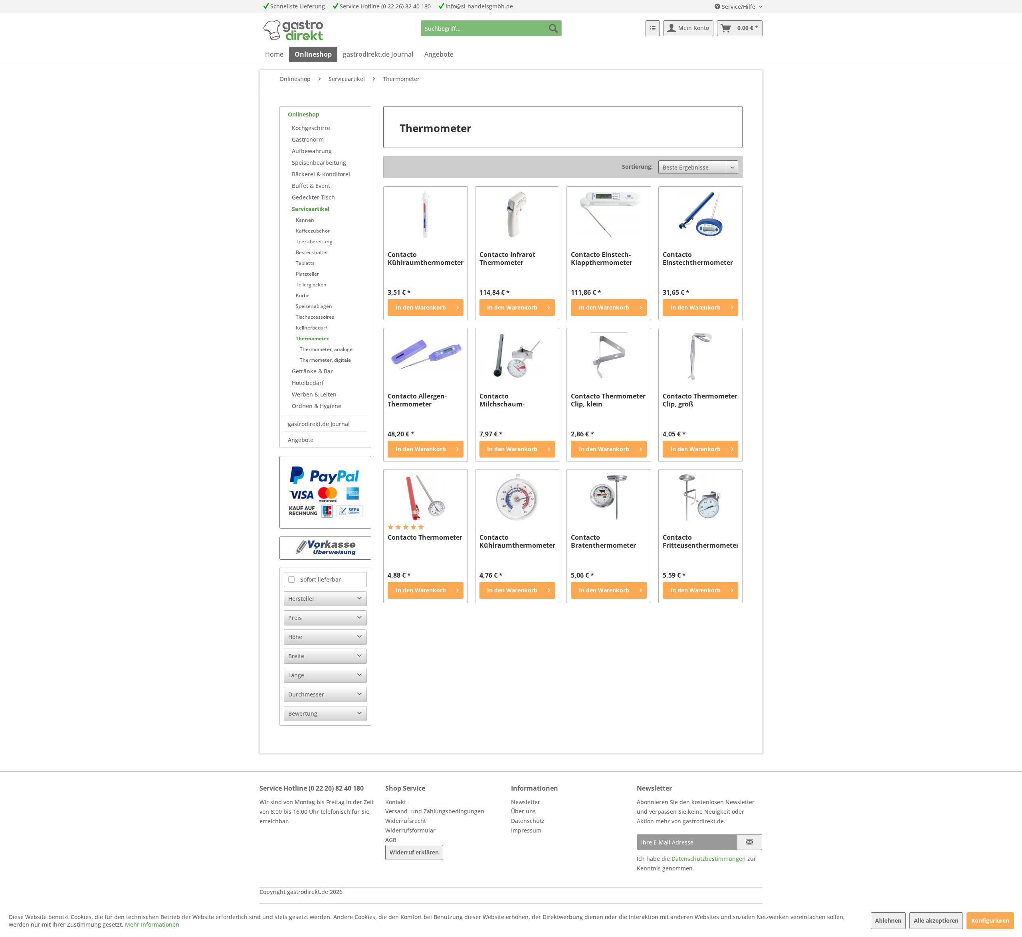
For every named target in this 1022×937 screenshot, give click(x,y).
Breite (296, 656)
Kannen (305, 220)
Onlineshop (303, 114)
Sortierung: (637, 166)
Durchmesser (306, 694)
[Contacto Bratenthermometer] (608, 497)
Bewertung (302, 713)
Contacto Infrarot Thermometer (507, 258)
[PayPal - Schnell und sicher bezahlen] (325, 492)
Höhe (295, 637)
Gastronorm (308, 139)
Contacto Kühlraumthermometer (517, 541)
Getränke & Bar (312, 371)
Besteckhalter (312, 252)
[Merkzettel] (653, 28)
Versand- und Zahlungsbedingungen (434, 811)
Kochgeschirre (311, 128)
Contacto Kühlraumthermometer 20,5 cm (425, 258)
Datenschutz (528, 821)
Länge (296, 675)
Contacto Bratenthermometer (603, 541)
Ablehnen (888, 920)
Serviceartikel (310, 209)
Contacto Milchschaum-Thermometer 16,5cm (513, 400)
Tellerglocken (311, 284)
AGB (390, 840)
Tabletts (305, 263)
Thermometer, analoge (326, 349)
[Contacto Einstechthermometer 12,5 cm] (700, 215)
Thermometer (312, 338)
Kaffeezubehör (313, 230)
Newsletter (525, 802)
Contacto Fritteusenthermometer (700, 541)
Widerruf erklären (414, 852)
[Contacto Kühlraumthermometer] (517, 497)
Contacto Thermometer (425, 537)
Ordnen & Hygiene (316, 406)
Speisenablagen (314, 306)
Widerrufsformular (410, 830)
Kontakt (395, 802)
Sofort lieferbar (320, 579)
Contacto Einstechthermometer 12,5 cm (698, 258)
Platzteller (307, 273)
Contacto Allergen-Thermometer (417, 400)
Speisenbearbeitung (319, 162)
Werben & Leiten (314, 394)
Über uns (523, 811)
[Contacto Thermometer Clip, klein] (608, 356)
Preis (295, 617)
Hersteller (301, 598)
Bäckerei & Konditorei (321, 174)
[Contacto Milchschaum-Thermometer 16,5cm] (517, 356)
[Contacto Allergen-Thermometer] (425, 356)
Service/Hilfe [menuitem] (738, 6)
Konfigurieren (990, 920)
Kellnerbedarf (311, 327)
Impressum (526, 830)
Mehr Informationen (152, 924)
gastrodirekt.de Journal (319, 424)
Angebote (300, 440)
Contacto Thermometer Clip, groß (700, 400)
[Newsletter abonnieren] (749, 842)
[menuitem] (491, 28)
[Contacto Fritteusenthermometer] (700, 497)
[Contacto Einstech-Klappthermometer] (608, 215)
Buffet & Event (311, 185)
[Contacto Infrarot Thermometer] (517, 215)
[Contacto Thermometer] (425, 497)
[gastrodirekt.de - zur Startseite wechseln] (293, 30)
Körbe (302, 295)
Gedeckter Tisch (313, 197)
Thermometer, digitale (325, 360)
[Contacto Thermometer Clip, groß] (700, 356)
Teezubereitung (314, 241)
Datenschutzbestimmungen (708, 858)
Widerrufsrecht (405, 821)
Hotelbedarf (308, 383)
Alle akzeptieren (936, 920)
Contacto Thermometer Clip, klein (608, 400)
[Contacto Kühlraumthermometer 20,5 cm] (425, 215)
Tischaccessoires (315, 317)
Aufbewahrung (312, 151)
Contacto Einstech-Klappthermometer (601, 258)
